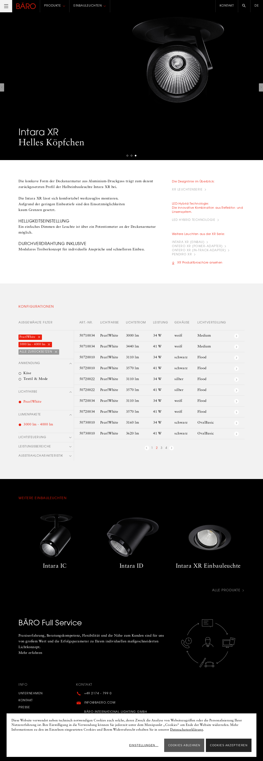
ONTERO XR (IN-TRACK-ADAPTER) (199, 250)
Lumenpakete (29, 414)
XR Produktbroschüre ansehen (200, 262)
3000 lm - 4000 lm (33, 344)
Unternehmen (30, 693)
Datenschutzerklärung (186, 729)
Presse (24, 707)
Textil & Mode (35, 379)
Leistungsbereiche (34, 446)
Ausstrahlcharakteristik (40, 456)
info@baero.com (99, 702)
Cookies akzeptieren (228, 745)
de (257, 6)
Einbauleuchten (88, 6)
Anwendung (29, 363)
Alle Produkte (226, 590)
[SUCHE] (244, 6)
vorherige (146, 449)
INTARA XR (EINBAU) (188, 242)
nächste (171, 449)
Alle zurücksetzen (36, 352)
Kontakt (227, 6)
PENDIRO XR (182, 254)
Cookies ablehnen (184, 745)
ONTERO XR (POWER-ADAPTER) (197, 246)
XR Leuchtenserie (187, 189)
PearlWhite (28, 337)
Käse (27, 373)
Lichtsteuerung (32, 437)
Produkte (52, 6)
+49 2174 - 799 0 (98, 693)
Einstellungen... (143, 745)
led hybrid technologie (193, 220)
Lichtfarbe (27, 392)
